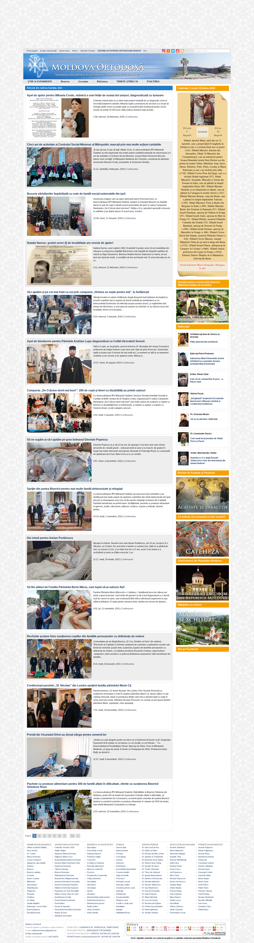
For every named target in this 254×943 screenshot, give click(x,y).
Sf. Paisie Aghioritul (150, 909)
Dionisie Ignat (203, 869)
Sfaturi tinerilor (122, 850)
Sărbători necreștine (63, 916)
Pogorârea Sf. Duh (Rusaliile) (67, 891)
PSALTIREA (153, 81)
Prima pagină (32, 51)
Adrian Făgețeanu (205, 850)
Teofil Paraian (203, 894)
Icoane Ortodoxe (34, 860)
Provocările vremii (94, 850)
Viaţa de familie (122, 875)
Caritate (52, 88)
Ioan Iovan (202, 903)
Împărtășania (32, 888)
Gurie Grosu (175, 869)
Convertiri (91, 860)
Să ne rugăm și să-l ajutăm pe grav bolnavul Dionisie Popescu (67, 439)
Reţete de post (61, 913)
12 (72, 836)
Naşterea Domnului (63, 866)
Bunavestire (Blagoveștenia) (66, 878)
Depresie (120, 863)
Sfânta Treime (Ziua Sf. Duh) (67, 894)
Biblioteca (102, 81)
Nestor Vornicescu (177, 882)
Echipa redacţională (33, 933)
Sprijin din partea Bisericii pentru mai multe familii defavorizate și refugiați (75, 488)
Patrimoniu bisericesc (96, 900)
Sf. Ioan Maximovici (150, 888)
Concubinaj (120, 857)
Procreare (120, 878)
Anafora (30, 866)
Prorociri (90, 872)
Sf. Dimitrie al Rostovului (152, 878)
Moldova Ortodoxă (33, 924)
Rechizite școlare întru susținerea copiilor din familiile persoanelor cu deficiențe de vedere (85, 636)
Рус (145, 51)
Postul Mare (60, 903)
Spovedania (32, 885)
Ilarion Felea (203, 882)
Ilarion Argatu (203, 878)
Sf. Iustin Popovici (149, 894)
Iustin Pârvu (203, 885)
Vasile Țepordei (176, 909)
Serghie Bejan (175, 885)
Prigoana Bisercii (94, 854)
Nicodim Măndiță (205, 900)
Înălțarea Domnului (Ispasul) (66, 888)
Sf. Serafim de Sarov (150, 866)
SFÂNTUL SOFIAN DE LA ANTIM (105, 933)
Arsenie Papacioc (205, 847)
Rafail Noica (203, 909)
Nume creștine (33, 878)
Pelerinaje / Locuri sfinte (37, 906)
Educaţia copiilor (123, 885)
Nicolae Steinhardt (205, 897)
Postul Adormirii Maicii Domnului (68, 909)
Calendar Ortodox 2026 (64, 847)
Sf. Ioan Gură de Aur (150, 847)
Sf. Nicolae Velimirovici (151, 885)
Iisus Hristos (32, 850)
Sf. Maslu (31, 900)
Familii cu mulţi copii (124, 903)
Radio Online (92, 906)
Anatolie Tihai (175, 857)
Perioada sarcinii (123, 882)
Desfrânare (121, 866)
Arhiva (74, 51)
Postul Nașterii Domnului (65, 900)
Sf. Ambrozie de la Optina (152, 860)
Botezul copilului (33, 872)
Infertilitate (120, 906)
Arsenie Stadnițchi (177, 847)
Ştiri (60, 88)
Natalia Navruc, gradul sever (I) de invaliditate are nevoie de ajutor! (70, 242)
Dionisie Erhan (176, 866)
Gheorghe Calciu (205, 872)
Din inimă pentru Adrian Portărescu (50, 537)
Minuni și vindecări (94, 869)
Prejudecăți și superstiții (97, 875)
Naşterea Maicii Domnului (65, 854)
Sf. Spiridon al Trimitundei (152, 857)
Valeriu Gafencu (176, 906)
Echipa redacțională (48, 51)
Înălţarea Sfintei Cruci (63, 857)
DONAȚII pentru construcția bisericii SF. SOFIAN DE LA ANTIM (93, 937)
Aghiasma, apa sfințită (36, 863)
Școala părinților (122, 897)
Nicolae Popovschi (177, 878)
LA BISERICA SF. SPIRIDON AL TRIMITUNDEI (99, 927)
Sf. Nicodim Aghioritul (150, 882)
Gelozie (119, 860)
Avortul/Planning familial (126, 869)
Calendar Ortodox (87, 51)
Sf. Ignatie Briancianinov (152, 875)
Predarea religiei (94, 857)
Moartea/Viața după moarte (98, 897)
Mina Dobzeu (175, 897)
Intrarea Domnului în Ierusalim (67, 882)
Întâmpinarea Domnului (64, 875)
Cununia (30, 875)
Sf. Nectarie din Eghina (151, 903)
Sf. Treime (31, 854)
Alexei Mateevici (176, 850)
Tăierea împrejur (61, 869)
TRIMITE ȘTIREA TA (127, 81)
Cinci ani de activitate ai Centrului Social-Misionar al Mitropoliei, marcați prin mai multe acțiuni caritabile (94, 144)
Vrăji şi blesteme (94, 878)
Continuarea (132, 117)
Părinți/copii (121, 894)
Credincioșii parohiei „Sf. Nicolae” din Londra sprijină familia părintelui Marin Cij (79, 685)
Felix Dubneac (176, 894)
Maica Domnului (33, 857)
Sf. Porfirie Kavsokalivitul (152, 906)
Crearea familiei (122, 872)
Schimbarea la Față (63, 897)
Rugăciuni (31, 891)
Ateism (90, 891)
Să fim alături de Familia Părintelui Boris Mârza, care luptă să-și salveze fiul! (76, 587)
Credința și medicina (95, 863)
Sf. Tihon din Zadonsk (151, 872)
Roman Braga (175, 891)
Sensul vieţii (121, 847)
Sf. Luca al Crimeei (150, 900)
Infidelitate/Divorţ (123, 913)
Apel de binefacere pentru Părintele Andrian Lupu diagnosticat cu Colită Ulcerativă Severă (86, 341)
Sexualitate (91, 882)
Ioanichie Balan (204, 875)
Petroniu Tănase (205, 891)
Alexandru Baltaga (177, 854)
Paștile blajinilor (33, 903)
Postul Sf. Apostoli (62, 906)
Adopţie (119, 909)
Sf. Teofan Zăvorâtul (150, 869)
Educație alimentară (95, 866)
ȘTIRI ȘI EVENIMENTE (40, 81)
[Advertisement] (105, 24)
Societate (83, 81)
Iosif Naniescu (176, 872)
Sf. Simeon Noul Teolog (151, 863)
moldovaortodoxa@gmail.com (44, 930)
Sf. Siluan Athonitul (149, 897)
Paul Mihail (174, 903)
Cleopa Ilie (202, 860)
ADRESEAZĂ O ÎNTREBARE (99, 930)
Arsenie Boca (203, 854)
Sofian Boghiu (175, 888)
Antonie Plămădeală (178, 860)
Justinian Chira (204, 906)
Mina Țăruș (174, 875)
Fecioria (119, 854)
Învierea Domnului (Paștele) (66, 885)
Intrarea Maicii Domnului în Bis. (67, 863)
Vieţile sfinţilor (60, 850)
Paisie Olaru (203, 888)
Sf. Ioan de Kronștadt (150, 891)
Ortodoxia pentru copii (125, 888)
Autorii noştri (64, 51)
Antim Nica (174, 863)
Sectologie (91, 888)
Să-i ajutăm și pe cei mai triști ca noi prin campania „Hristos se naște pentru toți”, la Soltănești (88, 292)
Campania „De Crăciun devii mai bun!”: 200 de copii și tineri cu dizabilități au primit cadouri (86, 390)
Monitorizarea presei (95, 903)
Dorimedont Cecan (178, 913)
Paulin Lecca (175, 900)
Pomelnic (31, 894)
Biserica (65, 81)
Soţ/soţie (119, 891)
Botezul (30, 869)
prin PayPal (53, 937)
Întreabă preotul (33, 913)
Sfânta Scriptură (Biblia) (37, 847)
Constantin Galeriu (206, 863)
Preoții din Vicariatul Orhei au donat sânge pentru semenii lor (66, 734)
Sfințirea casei (122, 900)
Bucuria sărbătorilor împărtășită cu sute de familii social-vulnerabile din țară (76, 193)
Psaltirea (30, 897)
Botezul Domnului (62, 872)
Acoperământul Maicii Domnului (68, 860)
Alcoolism (91, 894)
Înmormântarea (33, 909)
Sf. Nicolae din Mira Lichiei (153, 854)
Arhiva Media (92, 913)
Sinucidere (91, 885)
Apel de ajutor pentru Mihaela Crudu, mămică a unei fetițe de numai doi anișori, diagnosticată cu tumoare (95, 95)
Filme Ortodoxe (93, 909)
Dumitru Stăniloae (205, 866)
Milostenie (31, 882)
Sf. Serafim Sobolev (150, 913)
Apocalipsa (91, 847)
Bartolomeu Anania (206, 857)
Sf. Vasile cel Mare (149, 850)
